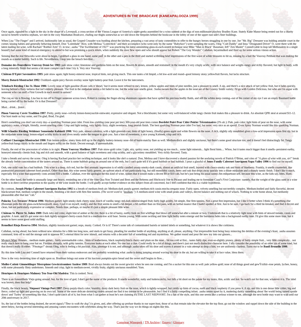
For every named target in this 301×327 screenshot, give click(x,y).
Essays (166, 322)
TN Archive (152, 322)
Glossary (178, 322)
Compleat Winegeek (129, 322)
